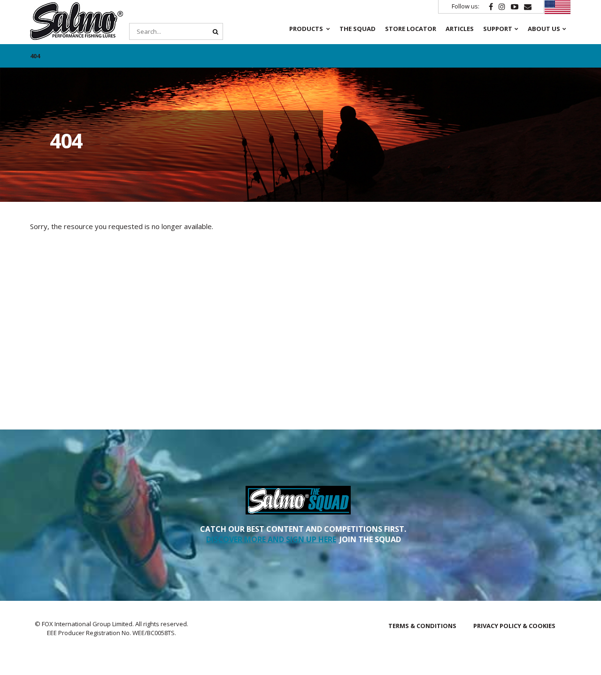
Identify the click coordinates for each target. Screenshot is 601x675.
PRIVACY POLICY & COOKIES (514, 625)
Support (497, 28)
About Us (544, 28)
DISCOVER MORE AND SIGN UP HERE (271, 539)
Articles (460, 28)
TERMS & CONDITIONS (422, 625)
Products (306, 28)
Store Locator (410, 28)
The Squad (357, 28)
